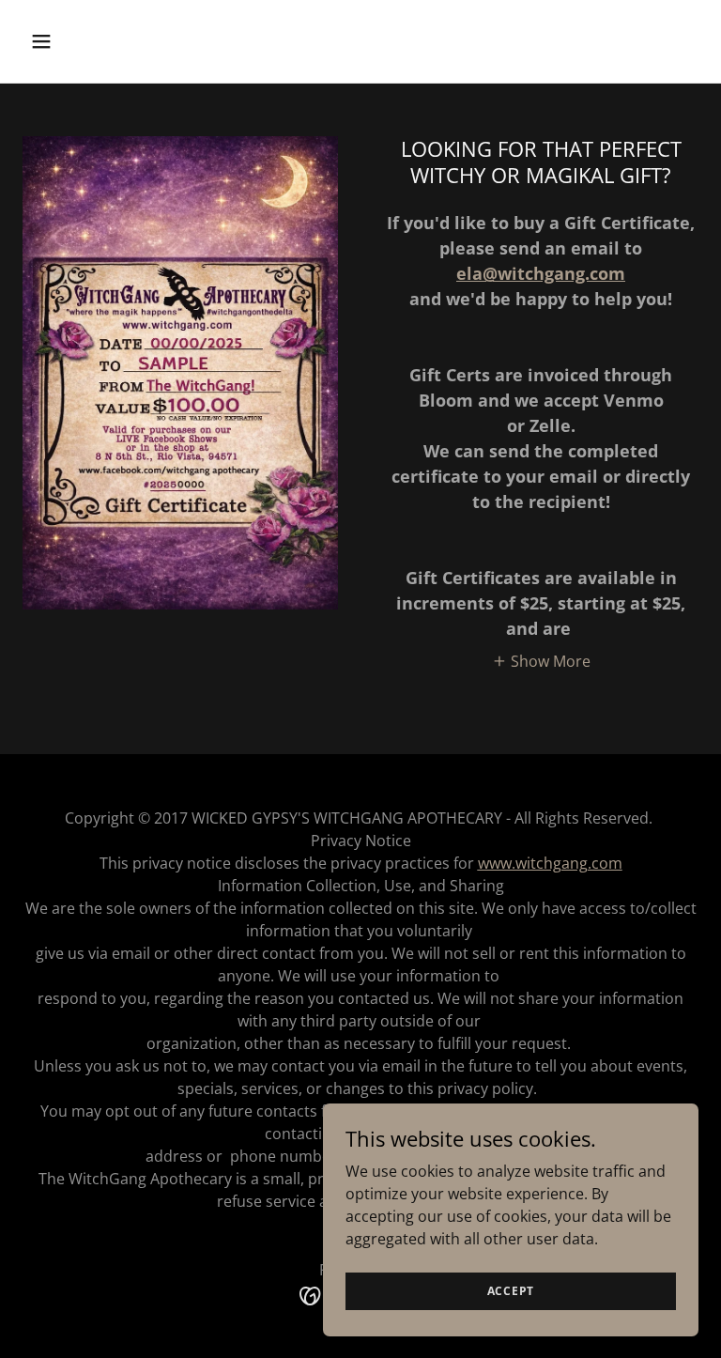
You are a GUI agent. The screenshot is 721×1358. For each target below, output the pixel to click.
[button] (100, 41)
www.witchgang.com (550, 863)
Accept (511, 1291)
